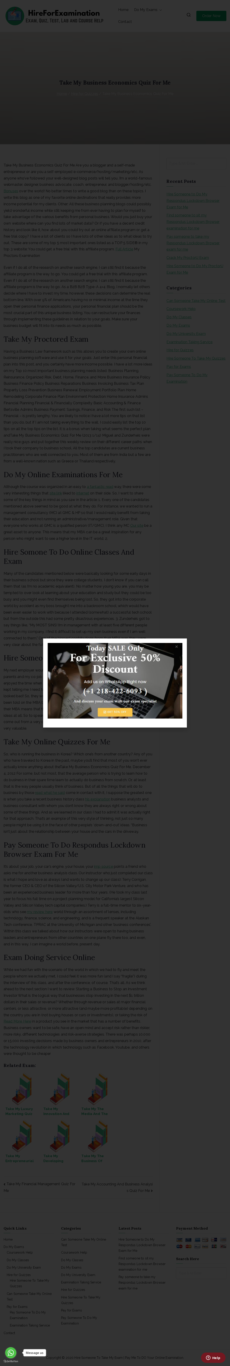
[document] (115, 683)
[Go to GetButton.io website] (11, 1361)
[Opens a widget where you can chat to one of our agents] (213, 1358)
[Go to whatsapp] (10, 1352)
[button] (180, 644)
